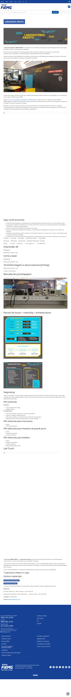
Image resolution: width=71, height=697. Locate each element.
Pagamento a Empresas (43, 641)
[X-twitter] (60, 667)
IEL (23, 1)
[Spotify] (69, 667)
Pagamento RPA (41, 638)
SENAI (19, 1)
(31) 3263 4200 (7, 626)
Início (2, 1)
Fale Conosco (40, 618)
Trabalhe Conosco (6, 638)
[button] (69, 1)
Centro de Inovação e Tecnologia (17, 100)
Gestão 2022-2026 (6, 636)
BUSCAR (55, 12)
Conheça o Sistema (42, 616)
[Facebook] (63, 667)
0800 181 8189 (7, 617)
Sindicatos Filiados (6, 655)
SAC (38, 621)
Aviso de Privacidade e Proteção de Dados (7, 647)
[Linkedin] (54, 667)
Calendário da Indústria (43, 636)
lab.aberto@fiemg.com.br (14, 599)
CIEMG (11, 1)
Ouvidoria (4, 644)
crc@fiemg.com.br (6, 632)
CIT (26, 1)
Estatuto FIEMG (5, 641)
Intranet (39, 623)
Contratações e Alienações (44, 644)
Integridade (4, 650)
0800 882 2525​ (7, 621)
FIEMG (6, 1)
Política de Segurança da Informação (10, 652)
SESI (15, 1)
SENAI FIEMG (32, 100)
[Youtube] (57, 667)
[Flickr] (66, 667)
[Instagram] (51, 667)
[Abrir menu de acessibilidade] (68, 694)
